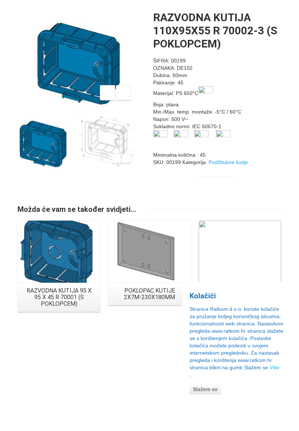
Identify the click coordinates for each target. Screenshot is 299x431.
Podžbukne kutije (228, 162)
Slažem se (205, 389)
